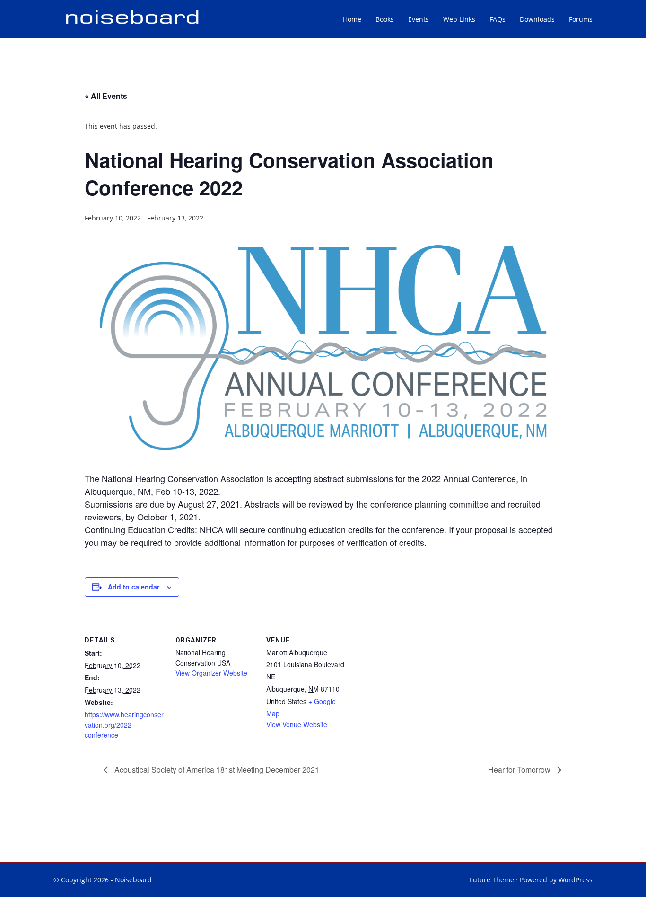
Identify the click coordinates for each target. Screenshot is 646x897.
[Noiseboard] (132, 19)
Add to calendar (133, 586)
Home (352, 19)
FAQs (497, 19)
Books (384, 19)
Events (418, 19)
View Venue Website (296, 724)
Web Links (459, 19)
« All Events (106, 95)
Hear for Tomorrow (520, 769)
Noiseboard (133, 879)
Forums (581, 19)
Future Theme (492, 879)
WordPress (576, 879)
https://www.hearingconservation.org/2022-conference (124, 724)
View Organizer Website (211, 672)
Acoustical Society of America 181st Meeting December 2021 (216, 769)
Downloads (537, 19)
